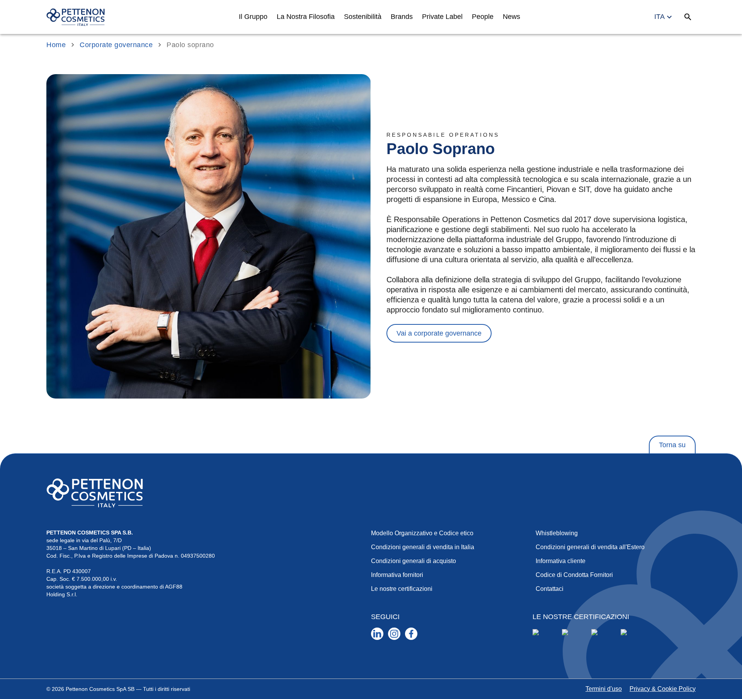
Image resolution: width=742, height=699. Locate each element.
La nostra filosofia (306, 16)
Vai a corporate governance (439, 333)
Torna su (672, 445)
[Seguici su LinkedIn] (377, 634)
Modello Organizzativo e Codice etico (422, 533)
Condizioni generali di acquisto (413, 561)
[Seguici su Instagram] (394, 634)
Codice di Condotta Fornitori (574, 575)
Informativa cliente (560, 561)
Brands (402, 16)
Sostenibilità (362, 16)
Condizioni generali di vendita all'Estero (590, 547)
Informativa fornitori (397, 575)
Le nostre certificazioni (401, 588)
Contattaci (549, 588)
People (483, 16)
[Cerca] (688, 17)
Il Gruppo (253, 16)
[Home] (75, 17)
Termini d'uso (603, 688)
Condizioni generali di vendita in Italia (422, 547)
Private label (442, 16)
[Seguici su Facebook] (411, 634)
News (511, 16)
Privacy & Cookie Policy (663, 688)
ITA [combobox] (659, 16)
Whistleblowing (557, 533)
